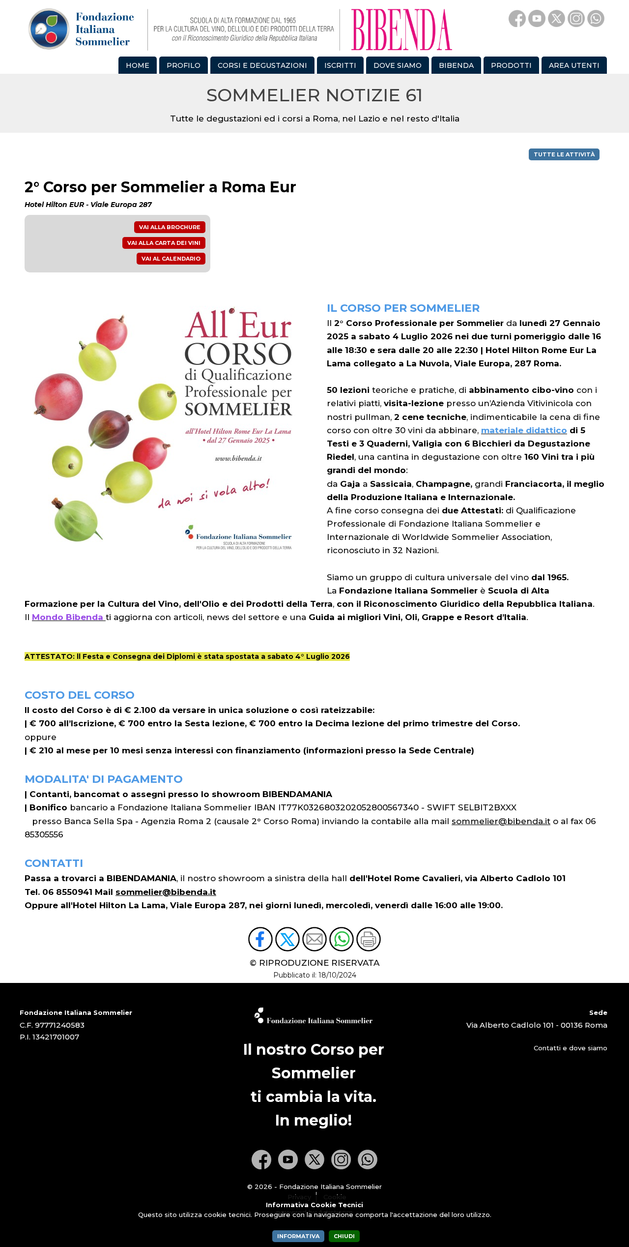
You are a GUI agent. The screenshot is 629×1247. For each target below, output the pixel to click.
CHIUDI (344, 1236)
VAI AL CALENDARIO (171, 258)
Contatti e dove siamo (570, 1048)
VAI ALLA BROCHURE (169, 227)
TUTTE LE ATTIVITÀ (564, 154)
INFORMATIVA (298, 1236)
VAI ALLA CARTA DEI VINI (163, 242)
